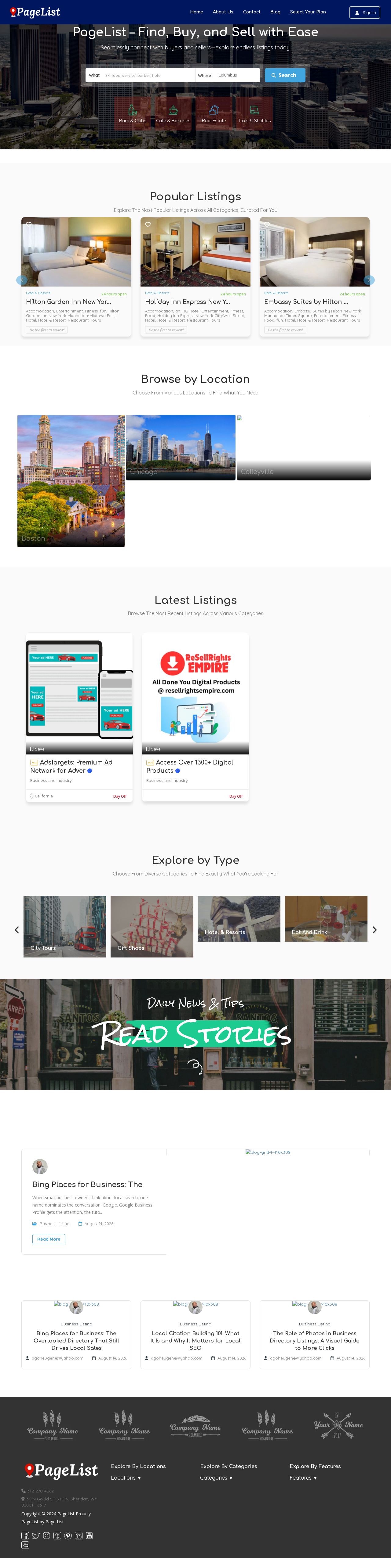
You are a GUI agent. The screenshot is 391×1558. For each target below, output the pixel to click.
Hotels (269, 293)
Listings (71, 494)
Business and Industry (51, 780)
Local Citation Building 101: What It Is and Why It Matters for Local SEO (195, 1341)
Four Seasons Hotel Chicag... (308, 302)
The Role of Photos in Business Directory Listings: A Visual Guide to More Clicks (315, 1341)
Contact (252, 12)
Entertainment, (189, 310)
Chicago (144, 472)
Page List (55, 1521)
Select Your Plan (308, 12)
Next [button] (374, 928)
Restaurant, (186, 315)
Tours (231, 315)
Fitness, (211, 310)
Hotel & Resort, (160, 315)
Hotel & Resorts (38, 293)
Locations (123, 1477)
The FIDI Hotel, (212, 315)
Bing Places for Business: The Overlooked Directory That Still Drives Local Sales (76, 1341)
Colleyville (257, 472)
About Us (223, 12)
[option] (76, 277)
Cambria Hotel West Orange (69, 302)
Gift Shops (44, 948)
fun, (223, 310)
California (44, 796)
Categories (213, 1477)
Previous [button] (17, 928)
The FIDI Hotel (167, 302)
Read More (48, 1239)
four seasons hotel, (283, 310)
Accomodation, (160, 310)
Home (196, 12)
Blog (275, 12)
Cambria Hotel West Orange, (54, 310)
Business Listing (55, 1223)
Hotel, (88, 310)
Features (301, 1477)
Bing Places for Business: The (87, 1185)
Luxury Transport (313, 940)
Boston (33, 538)
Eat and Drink (222, 932)
